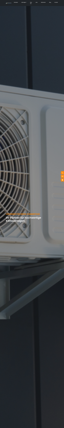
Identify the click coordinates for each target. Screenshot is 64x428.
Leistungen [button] (23, 2)
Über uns (31, 3)
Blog (50, 2)
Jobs (36, 2)
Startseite (16, 2)
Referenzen (43, 2)
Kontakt (56, 2)
